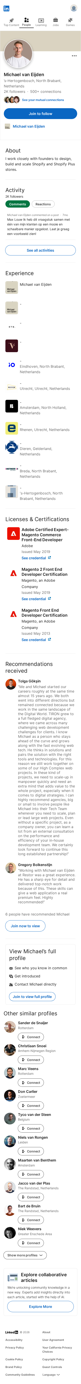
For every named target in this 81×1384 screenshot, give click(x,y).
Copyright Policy (53, 1359)
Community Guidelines (20, 1374)
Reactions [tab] (43, 204)
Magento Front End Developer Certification (45, 613)
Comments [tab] (17, 204)
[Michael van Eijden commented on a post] (40, 224)
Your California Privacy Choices (57, 1349)
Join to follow (40, 113)
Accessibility (13, 1340)
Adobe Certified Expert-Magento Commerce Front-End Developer (45, 534)
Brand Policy (13, 1367)
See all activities (40, 250)
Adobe (27, 545)
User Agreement (53, 1340)
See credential (34, 558)
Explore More (40, 1306)
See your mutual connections (43, 100)
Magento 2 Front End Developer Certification (45, 572)
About (46, 1332)
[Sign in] (73, 8)
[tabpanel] (40, 224)
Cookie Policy (14, 1359)
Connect (33, 1037)
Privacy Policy (14, 1347)
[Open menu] (74, 55)
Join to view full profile (32, 996)
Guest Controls (52, 1367)
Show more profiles (22, 1255)
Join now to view (25, 926)
